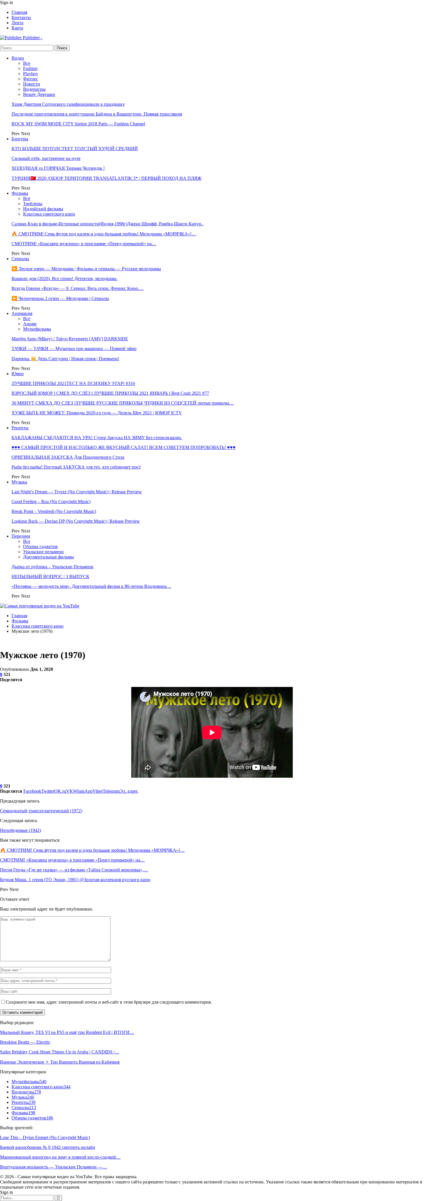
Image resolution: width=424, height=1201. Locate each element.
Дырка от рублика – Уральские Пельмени (52, 566)
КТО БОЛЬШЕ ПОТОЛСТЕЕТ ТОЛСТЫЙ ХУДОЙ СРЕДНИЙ (75, 148)
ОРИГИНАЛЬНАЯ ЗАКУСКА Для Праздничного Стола (68, 457)
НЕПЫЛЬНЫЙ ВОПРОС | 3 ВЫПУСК (50, 576)
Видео (18, 58)
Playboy (30, 73)
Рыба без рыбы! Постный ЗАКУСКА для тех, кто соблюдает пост (76, 466)
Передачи (21, 536)
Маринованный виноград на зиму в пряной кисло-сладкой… (60, 1157)
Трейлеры (32, 203)
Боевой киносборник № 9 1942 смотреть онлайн (47, 1147)
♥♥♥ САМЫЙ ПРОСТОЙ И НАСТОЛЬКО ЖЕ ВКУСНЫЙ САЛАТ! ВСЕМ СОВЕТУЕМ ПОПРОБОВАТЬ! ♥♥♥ (124, 447)
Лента (17, 22)
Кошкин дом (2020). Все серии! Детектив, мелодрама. (64, 278)
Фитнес (30, 78)
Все (26, 63)
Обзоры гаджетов (40, 546)
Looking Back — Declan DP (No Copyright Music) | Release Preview (76, 521)
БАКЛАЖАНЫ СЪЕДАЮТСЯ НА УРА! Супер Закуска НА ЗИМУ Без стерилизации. (97, 437)
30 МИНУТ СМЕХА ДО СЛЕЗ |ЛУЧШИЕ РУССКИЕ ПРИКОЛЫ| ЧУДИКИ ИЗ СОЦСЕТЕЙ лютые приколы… (123, 403)
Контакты (21, 17)
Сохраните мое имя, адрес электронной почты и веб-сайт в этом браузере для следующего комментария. (109, 1002)
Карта (17, 27)
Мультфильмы (37, 328)
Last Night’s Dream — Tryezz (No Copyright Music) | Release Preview (77, 491)
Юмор (18, 373)
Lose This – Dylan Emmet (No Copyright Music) (45, 1137)
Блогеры (20, 138)
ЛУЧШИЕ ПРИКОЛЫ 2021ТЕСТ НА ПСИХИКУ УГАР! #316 (73, 383)
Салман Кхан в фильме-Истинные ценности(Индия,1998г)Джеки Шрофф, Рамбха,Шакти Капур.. (107, 223)
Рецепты (20, 427)
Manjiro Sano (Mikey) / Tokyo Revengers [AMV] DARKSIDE (70, 338)
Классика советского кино (49, 214)
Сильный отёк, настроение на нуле (46, 158)
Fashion (30, 68)
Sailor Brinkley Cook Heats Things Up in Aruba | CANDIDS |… (59, 1051)
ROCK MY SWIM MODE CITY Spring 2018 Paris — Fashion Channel (78, 123)
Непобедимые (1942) (20, 830)
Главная (19, 12)
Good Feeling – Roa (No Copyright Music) (51, 501)
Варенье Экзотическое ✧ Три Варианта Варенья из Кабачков (60, 1062)
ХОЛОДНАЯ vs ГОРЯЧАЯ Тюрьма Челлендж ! (58, 168)
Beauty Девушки (39, 94)
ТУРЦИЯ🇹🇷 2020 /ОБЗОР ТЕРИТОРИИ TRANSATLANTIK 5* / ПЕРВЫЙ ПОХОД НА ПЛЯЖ (106, 178)
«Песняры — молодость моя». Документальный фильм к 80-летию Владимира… (91, 586)
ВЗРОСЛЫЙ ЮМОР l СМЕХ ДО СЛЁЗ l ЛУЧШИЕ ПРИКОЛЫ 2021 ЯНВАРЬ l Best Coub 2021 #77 (110, 393)
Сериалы (20, 258)
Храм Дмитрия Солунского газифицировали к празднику (68, 104)
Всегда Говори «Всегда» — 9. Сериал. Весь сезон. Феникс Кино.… (78, 288)
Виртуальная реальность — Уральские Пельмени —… (53, 1166)
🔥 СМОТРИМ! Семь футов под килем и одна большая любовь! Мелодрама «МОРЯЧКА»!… (104, 233)
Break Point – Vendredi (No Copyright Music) (54, 511)
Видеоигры (34, 89)
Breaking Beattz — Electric (25, 1042)
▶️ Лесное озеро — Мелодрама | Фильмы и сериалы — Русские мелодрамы (86, 268)
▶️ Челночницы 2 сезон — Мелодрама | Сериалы (60, 298)
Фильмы (20, 193)
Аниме (30, 323)
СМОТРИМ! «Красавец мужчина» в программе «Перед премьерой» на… (84, 243)
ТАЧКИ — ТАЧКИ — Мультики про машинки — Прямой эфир (74, 348)
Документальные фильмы (48, 556)
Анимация (22, 313)
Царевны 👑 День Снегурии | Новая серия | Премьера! (65, 358)
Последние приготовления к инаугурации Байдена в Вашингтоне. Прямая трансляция (97, 114)
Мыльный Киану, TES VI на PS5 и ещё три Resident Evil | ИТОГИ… (67, 1032)
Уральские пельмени (43, 551)
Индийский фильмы (43, 208)
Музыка (19, 481)
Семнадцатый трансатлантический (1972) (41, 810)
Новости (31, 84)
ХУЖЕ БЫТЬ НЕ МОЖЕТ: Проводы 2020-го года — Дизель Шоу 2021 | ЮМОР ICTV (97, 412)
